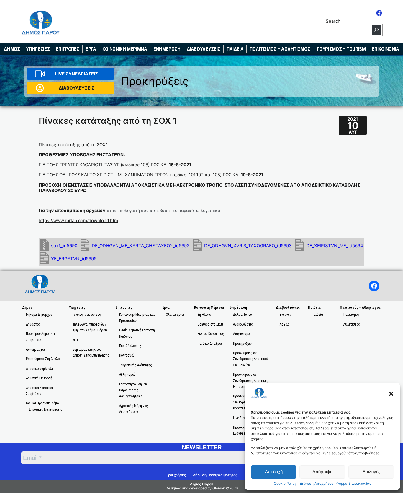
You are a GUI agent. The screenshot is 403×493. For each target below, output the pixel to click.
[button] (391, 394)
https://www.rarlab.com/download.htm (78, 220)
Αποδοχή (274, 471)
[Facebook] (379, 13)
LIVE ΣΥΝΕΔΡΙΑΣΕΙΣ (76, 74)
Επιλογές (371, 471)
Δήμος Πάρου (201, 484)
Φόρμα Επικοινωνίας (353, 483)
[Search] (376, 30)
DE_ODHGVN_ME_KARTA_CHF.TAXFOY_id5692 (140, 245)
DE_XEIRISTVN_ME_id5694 (334, 245)
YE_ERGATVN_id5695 (73, 258)
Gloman (218, 488)
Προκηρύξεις (155, 81)
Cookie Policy (285, 483)
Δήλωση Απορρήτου (316, 483)
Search (333, 20)
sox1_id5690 (64, 245)
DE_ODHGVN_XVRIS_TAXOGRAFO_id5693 (248, 245)
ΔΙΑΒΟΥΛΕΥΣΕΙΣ (76, 88)
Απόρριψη (322, 471)
